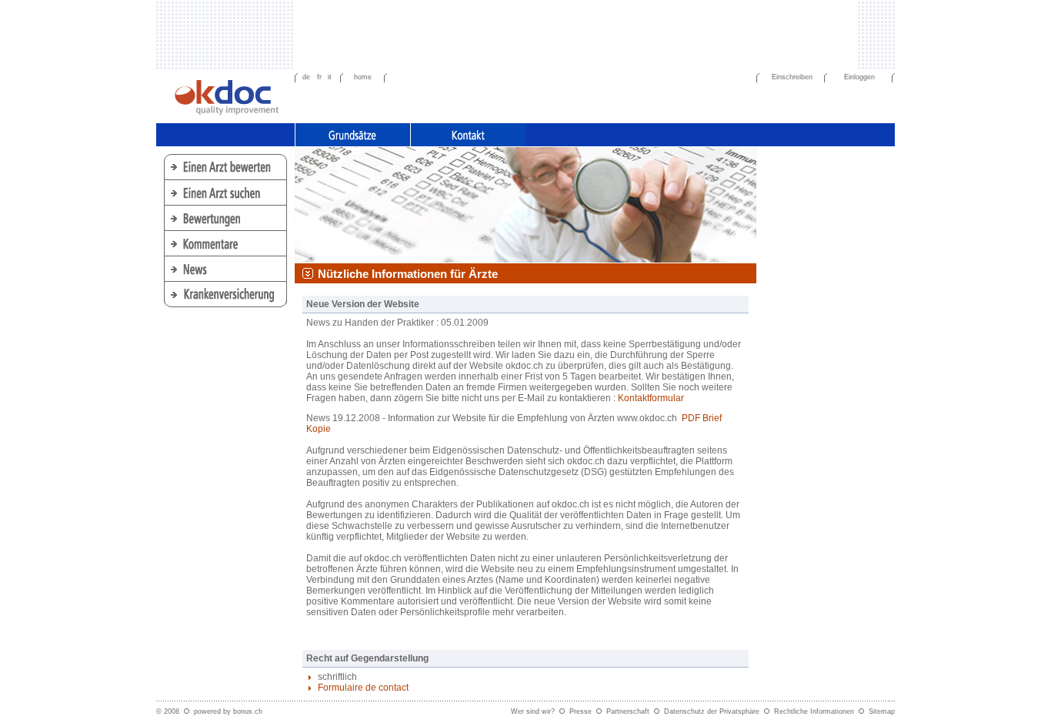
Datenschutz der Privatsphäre (711, 711)
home (363, 77)
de (306, 77)
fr (319, 77)
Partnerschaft (627, 711)
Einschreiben (792, 77)
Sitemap (882, 711)
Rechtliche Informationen (814, 711)
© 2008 (167, 711)
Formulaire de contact (363, 687)
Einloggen (859, 77)
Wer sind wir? (533, 711)
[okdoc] (227, 95)
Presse (580, 711)
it (330, 77)
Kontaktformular (651, 398)
